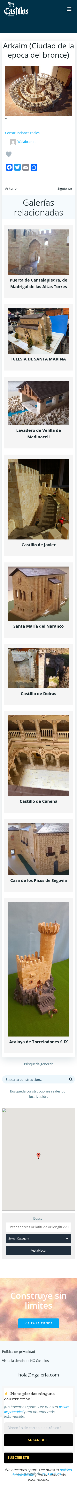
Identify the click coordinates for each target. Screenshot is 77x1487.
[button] (39, 1156)
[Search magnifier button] (71, 1079)
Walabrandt (26, 141)
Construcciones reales (22, 133)
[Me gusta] (9, 154)
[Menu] (69, 9)
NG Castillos (51, 1474)
